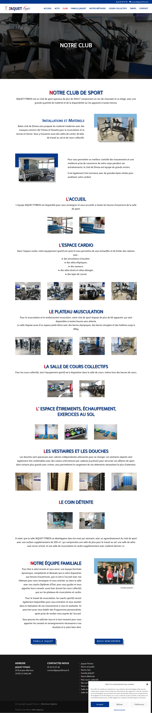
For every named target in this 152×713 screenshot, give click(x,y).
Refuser (119, 704)
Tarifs (133, 9)
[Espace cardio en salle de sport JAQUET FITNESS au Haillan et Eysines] (28, 299)
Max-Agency (37, 709)
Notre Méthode (97, 9)
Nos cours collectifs (89, 679)
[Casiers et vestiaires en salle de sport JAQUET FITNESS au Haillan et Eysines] (124, 490)
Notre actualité (87, 666)
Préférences (139, 704)
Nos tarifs (85, 683)
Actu (57, 9)
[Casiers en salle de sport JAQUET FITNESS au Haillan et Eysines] (92, 490)
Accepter (99, 704)
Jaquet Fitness (87, 663)
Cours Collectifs (118, 9)
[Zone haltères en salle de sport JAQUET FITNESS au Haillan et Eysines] (92, 354)
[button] (147, 684)
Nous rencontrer (109, 641)
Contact (143, 9)
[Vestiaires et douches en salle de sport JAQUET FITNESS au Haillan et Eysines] (28, 490)
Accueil (48, 9)
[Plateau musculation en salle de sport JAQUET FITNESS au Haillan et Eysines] (28, 354)
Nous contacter (88, 686)
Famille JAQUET (78, 9)
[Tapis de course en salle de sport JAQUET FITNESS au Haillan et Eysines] (124, 299)
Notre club (85, 670)
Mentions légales (119, 710)
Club (65, 9)
